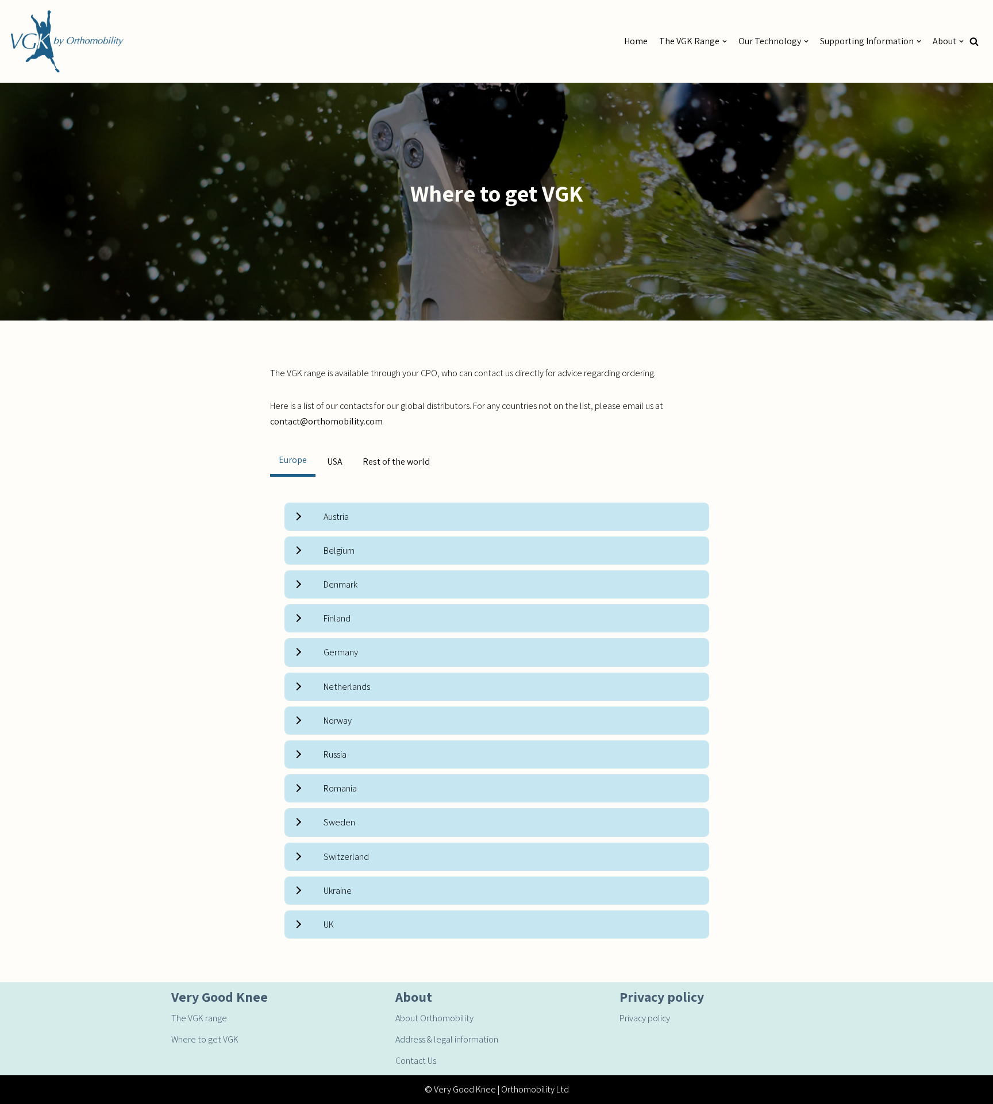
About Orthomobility (434, 1018)
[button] (974, 41)
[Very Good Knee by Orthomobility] (66, 41)
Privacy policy (644, 1018)
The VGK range (199, 1018)
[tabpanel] (496, 721)
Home (636, 41)
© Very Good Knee (460, 1089)
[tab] (292, 461)
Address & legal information (446, 1039)
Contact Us (415, 1061)
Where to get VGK (204, 1039)
